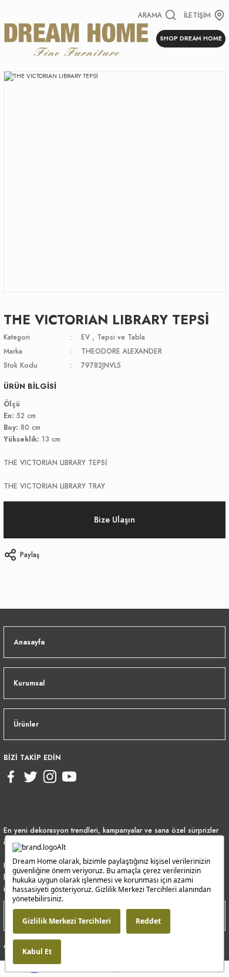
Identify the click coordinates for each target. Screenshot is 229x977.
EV (85, 337)
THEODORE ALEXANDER (121, 351)
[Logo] (76, 38)
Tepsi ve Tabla (121, 337)
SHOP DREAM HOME (191, 38)
